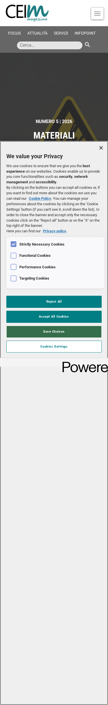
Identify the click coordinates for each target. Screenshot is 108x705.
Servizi (61, 33)
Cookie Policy (40, 198)
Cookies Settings (53, 346)
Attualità (37, 33)
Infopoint (85, 33)
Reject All (54, 301)
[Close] (101, 148)
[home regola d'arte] (54, 13)
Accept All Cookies (54, 316)
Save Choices (54, 331)
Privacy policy (54, 231)
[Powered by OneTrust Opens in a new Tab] (83, 363)
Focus (14, 33)
